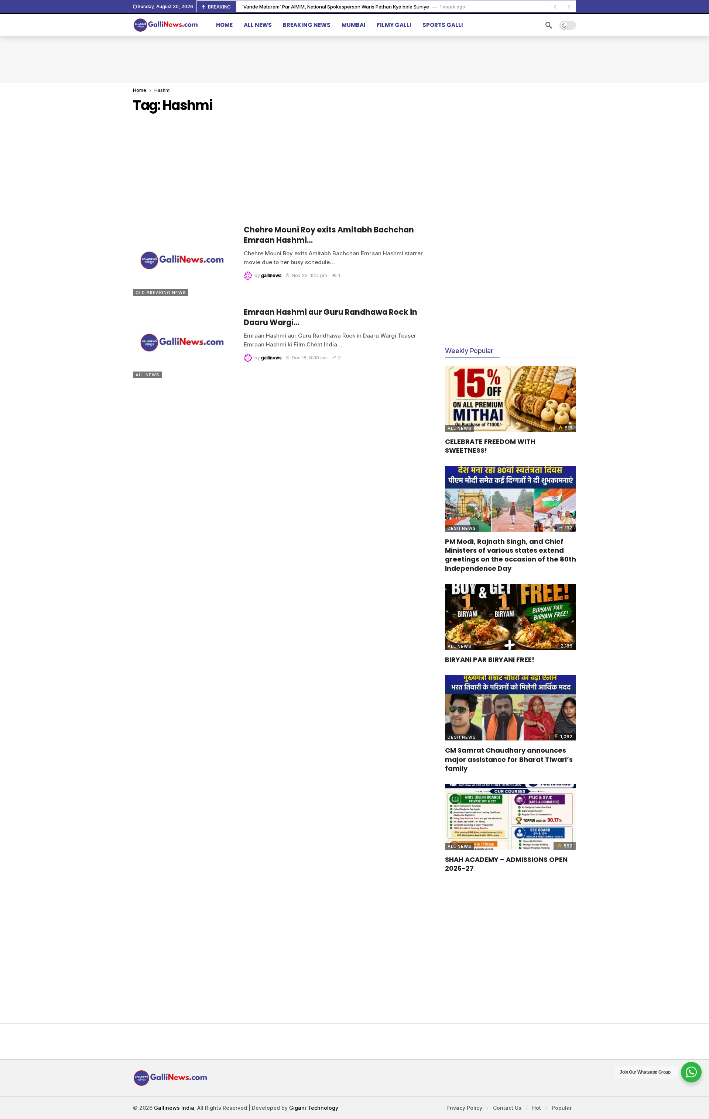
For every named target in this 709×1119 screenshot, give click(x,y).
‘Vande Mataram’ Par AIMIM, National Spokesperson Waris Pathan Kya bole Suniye (335, 7)
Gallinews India (174, 1108)
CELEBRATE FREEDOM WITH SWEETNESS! (490, 446)
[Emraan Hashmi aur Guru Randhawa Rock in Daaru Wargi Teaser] (183, 342)
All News (148, 374)
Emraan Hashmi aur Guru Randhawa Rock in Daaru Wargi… (330, 317)
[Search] (548, 25)
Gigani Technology (313, 1108)
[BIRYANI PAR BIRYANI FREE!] (510, 617)
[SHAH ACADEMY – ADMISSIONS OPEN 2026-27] (510, 817)
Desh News (462, 528)
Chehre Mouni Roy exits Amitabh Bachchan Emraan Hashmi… (329, 234)
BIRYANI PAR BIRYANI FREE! (489, 659)
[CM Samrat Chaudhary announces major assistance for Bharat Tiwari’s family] (510, 708)
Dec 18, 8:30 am (309, 357)
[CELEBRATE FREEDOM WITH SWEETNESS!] (510, 399)
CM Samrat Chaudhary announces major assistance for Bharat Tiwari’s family (509, 759)
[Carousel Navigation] (562, 7)
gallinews (271, 275)
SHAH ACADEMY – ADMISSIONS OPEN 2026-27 (506, 864)
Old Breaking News (161, 292)
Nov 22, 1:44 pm (309, 275)
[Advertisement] (354, 58)
